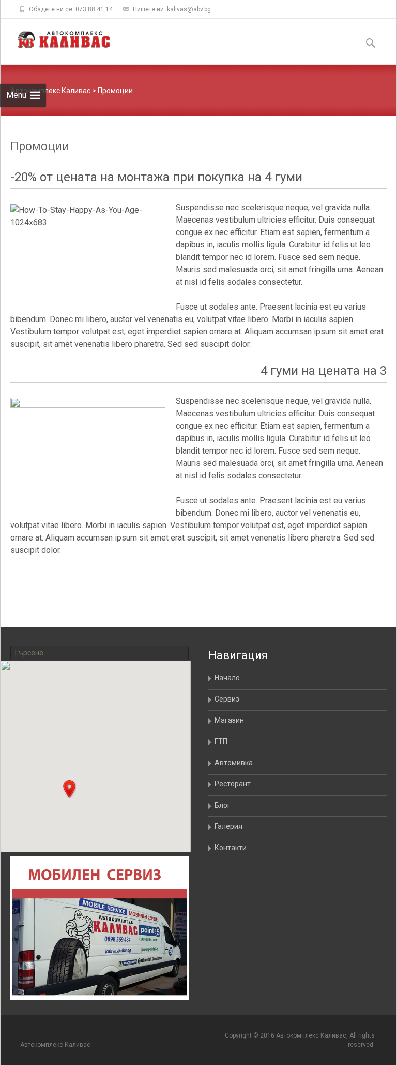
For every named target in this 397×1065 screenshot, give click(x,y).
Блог (223, 805)
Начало (227, 678)
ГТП (221, 741)
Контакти (231, 847)
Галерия (228, 826)
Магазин (229, 720)
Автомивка (234, 762)
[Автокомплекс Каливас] (55, 39)
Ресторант (233, 784)
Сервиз (227, 699)
